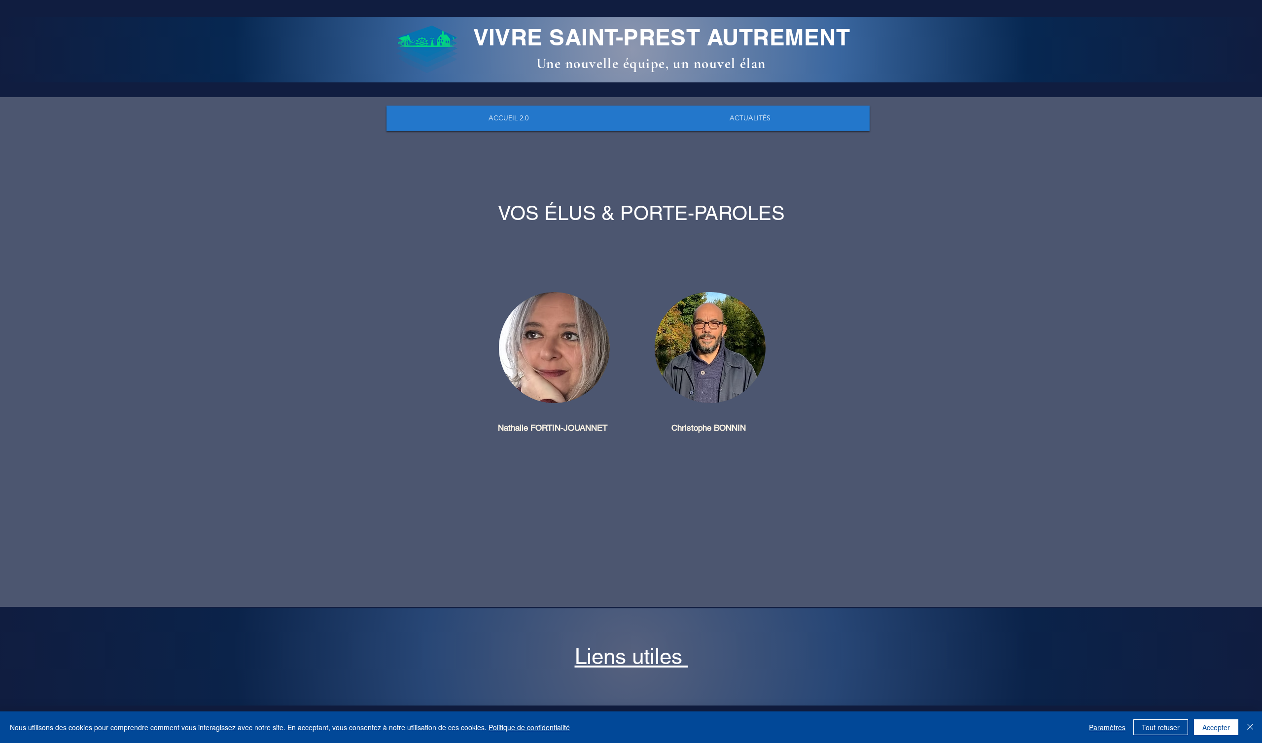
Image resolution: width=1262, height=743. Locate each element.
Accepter (1216, 727)
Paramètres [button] (1107, 727)
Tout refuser (1161, 727)
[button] (631, 656)
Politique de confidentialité (529, 727)
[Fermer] (1250, 727)
